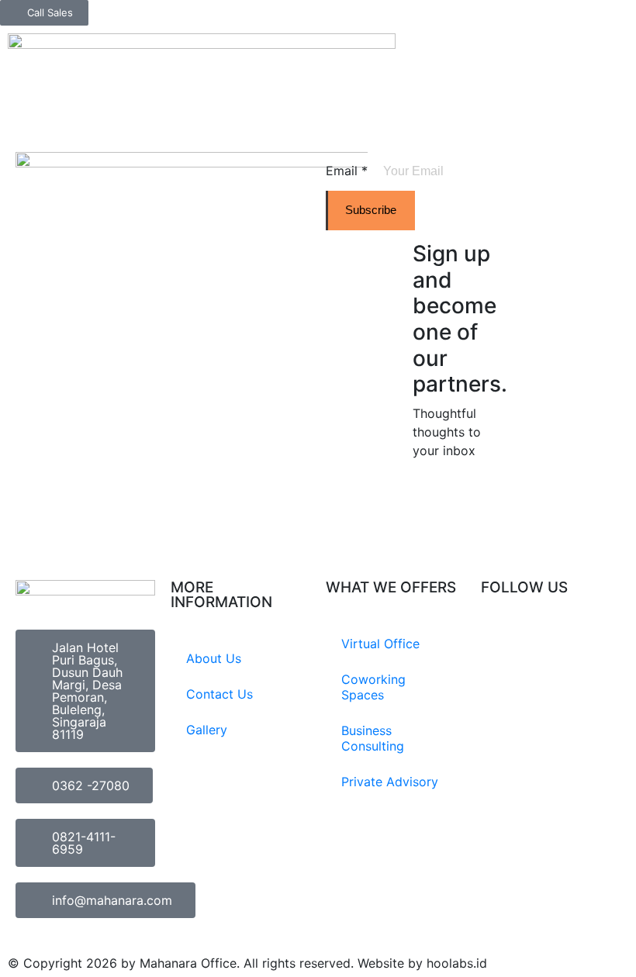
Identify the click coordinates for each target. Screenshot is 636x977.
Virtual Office (380, 643)
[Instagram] (500, 645)
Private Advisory (389, 781)
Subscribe (370, 209)
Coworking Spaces (373, 687)
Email (347, 170)
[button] (624, 37)
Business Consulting (372, 738)
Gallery (206, 729)
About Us (213, 658)
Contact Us (219, 694)
